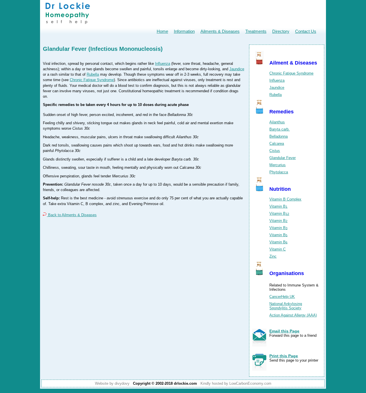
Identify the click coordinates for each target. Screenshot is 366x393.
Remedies (281, 112)
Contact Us (305, 31)
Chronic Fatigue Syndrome (92, 80)
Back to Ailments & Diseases (72, 215)
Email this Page (284, 331)
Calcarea (276, 143)
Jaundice (236, 69)
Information (184, 31)
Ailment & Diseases (293, 63)
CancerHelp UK (282, 296)
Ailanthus (277, 122)
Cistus (274, 151)
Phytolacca (278, 172)
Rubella (93, 74)
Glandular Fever (282, 158)
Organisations (286, 273)
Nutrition (280, 189)
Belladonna (278, 136)
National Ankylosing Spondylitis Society (285, 306)
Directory (280, 31)
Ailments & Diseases (220, 31)
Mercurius (277, 165)
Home (162, 31)
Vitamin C (277, 249)
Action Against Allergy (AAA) (293, 315)
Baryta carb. (279, 129)
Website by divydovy (112, 383)
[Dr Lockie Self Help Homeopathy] (68, 26)
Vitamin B (278, 206)
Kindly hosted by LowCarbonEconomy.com (235, 383)
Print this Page (283, 356)
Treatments (255, 31)
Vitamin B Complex (285, 199)
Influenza (162, 63)
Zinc (273, 256)
